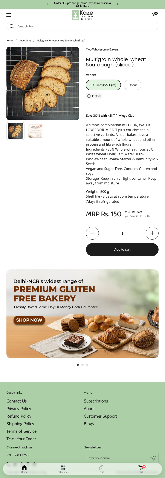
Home (9, 40)
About (89, 408)
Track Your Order (21, 438)
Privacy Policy (18, 408)
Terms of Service (21, 431)
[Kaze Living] (82, 15)
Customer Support (100, 416)
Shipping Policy (20, 423)
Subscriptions (96, 401)
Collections (25, 40)
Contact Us (16, 401)
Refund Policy (18, 416)
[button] (154, 15)
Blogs (89, 423)
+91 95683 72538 (18, 455)
